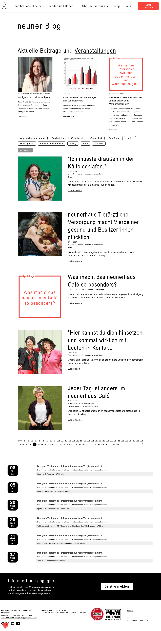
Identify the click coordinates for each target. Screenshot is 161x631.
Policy (68, 93)
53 (95, 444)
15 (77, 440)
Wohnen (47, 93)
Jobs (128, 6)
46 (68, 444)
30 (134, 440)
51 (87, 444)
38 (38, 444)
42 (53, 444)
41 (49, 444)
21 (100, 440)
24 (111, 440)
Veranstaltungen (95, 50)
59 (117, 444)
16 (81, 440)
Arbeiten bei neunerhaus (78, 403)
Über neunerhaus (93, 6)
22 (104, 440)
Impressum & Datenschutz (137, 620)
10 (58, 440)
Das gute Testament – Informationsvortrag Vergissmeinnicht (69, 466)
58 (114, 444)
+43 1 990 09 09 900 (9, 618)
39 (42, 444)
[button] (5, 625)
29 (130, 440)
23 (107, 440)
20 (96, 440)
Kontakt (130, 611)
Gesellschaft (25, 93)
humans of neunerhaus (37, 93)
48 (76, 444)
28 (126, 440)
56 (106, 444)
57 (110, 444)
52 (91, 444)
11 (62, 440)
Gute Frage (115, 93)
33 (19, 444)
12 (66, 440)
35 (27, 444)
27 (122, 440)
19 (92, 440)
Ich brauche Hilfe (26, 6)
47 (72, 444)
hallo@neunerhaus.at (27, 618)
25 (115, 440)
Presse (129, 614)
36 (31, 444)
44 (61, 444)
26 (119, 440)
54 (98, 444)
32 (141, 440)
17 (85, 440)
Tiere (70, 177)
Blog (117, 6)
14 (73, 440)
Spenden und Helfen (60, 6)
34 (23, 444)
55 (102, 444)
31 (137, 440)
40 (46, 444)
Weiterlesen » (23, 116)
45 (65, 444)
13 (70, 440)
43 (57, 444)
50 (83, 444)
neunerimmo (132, 617)
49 (80, 444)
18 (88, 440)
